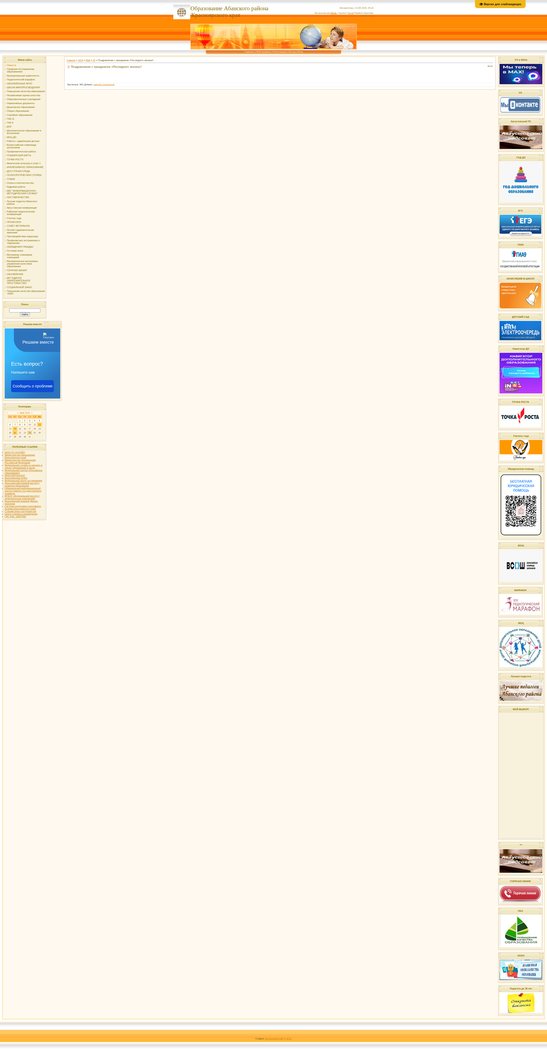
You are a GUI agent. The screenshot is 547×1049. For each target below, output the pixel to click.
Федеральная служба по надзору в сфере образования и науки (23, 466)
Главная (248, 51)
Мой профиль (263, 51)
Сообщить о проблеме (33, 386)
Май (88, 60)
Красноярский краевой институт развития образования (22, 484)
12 (39, 424)
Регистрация (280, 51)
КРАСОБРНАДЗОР (15, 475)
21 (15, 432)
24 (29, 432)
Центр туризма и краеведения (21, 514)
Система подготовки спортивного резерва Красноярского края (23, 507)
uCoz (289, 1038)
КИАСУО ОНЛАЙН (15, 452)
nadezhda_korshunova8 (103, 85)
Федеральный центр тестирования (23, 480)
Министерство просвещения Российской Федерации (20, 461)
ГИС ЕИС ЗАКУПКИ (15, 516)
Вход (300, 51)
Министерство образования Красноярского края (20, 456)
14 (15, 428)
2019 (80, 60)
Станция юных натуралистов (20, 511)
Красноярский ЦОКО (16, 478)
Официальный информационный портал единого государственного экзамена (23, 491)
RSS (371, 15)
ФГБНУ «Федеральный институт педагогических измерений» (22, 497)
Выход (292, 51)
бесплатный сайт (274, 1038)
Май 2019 (25, 413)
